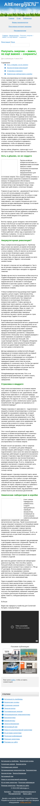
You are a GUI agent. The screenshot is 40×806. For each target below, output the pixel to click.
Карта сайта (27, 794)
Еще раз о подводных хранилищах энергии (28, 658)
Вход (13, 42)
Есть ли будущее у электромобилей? (11, 671)
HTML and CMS (25, 802)
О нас (19, 18)
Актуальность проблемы (13, 699)
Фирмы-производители (20, 22)
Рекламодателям (20, 30)
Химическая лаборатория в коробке (19, 74)
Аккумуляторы (9, 721)
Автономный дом (10, 727)
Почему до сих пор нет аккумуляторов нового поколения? (29, 671)
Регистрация (5, 42)
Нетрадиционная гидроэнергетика (17, 714)
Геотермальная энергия (13, 711)
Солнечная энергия (11, 705)
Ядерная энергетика (12, 739)
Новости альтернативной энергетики (18, 730)
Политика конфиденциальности (24, 792)
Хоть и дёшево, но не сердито (17, 65)
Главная (11, 18)
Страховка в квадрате (15, 71)
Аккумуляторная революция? (17, 68)
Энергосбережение (11, 724)
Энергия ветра (9, 708)
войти (13, 680)
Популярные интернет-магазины (20, 26)
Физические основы (11, 702)
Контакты (7, 792)
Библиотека (27, 18)
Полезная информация (13, 736)
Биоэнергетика (9, 717)
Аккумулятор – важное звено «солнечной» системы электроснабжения (11, 657)
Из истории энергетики (12, 733)
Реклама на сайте (11, 742)
